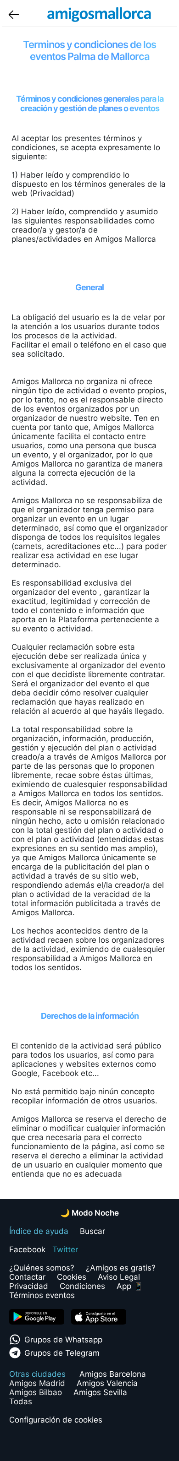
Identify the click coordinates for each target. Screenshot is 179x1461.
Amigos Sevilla (100, 1392)
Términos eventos (42, 1295)
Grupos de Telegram (62, 1353)
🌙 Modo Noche (89, 1212)
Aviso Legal (119, 1277)
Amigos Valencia (107, 1383)
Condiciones (82, 1286)
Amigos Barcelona (112, 1374)
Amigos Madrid (37, 1383)
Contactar (27, 1277)
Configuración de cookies (55, 1419)
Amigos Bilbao (35, 1392)
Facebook (27, 1249)
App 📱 (130, 1286)
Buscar (92, 1231)
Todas (20, 1401)
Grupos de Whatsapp (63, 1339)
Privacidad (28, 1286)
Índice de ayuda (38, 1231)
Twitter (65, 1249)
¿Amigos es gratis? (121, 1267)
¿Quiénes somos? (41, 1267)
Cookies (71, 1277)
